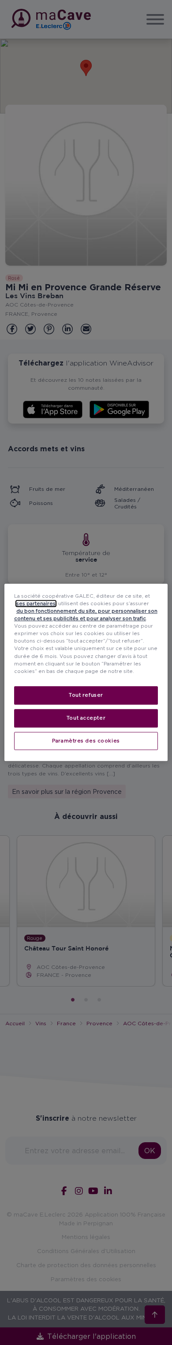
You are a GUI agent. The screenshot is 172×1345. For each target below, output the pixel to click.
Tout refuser (86, 695)
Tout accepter (86, 717)
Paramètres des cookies (86, 740)
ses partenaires (36, 603)
